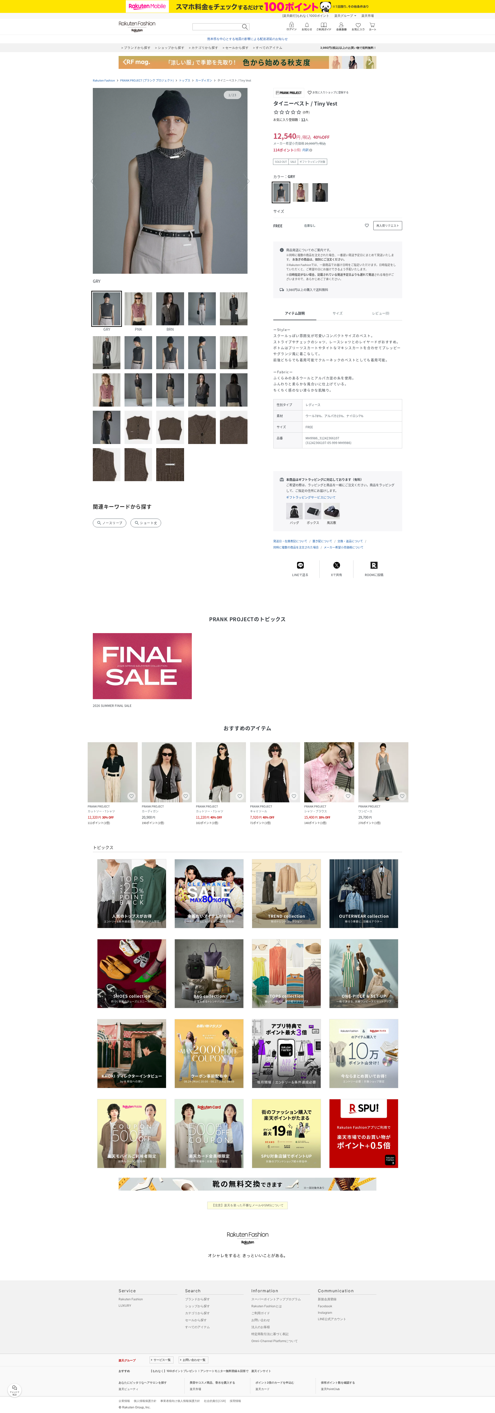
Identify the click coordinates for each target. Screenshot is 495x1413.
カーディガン (203, 80)
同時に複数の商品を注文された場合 (296, 547)
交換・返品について (350, 541)
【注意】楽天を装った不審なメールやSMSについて (248, 1205)
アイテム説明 (295, 313)
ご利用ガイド (260, 1313)
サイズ (338, 313)
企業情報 (124, 1401)
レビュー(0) (380, 313)
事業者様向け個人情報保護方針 (180, 1401)
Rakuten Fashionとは (266, 1306)
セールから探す (196, 1320)
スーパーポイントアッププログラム (276, 1299)
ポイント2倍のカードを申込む (274, 1382)
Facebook (325, 1306)
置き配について (322, 541)
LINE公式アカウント (332, 1319)
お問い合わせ (260, 1320)
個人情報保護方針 (145, 1401)
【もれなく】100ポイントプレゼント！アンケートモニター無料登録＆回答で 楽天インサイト (210, 1371)
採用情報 (235, 1401)
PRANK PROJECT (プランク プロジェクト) (147, 80)
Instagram (325, 1312)
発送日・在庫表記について (290, 541)
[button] (170, 181)
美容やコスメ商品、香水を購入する (212, 1382)
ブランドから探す (197, 1299)
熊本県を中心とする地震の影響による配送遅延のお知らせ (247, 39)
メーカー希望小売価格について (344, 547)
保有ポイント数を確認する (338, 1382)
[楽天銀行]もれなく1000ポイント (305, 16)
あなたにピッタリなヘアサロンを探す (143, 1382)
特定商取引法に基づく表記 (269, 1334)
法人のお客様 (260, 1327)
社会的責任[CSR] (215, 1401)
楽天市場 (367, 16)
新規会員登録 (327, 1299)
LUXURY (125, 1305)
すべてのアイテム (197, 1327)
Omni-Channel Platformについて (274, 1341)
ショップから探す (197, 1306)
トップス (184, 80)
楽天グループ (343, 16)
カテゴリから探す (197, 1313)
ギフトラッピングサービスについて (311, 497)
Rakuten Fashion (104, 80)
